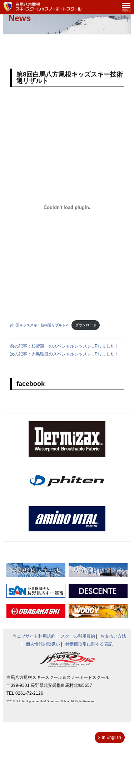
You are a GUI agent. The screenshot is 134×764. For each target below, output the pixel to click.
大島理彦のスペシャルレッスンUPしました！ (75, 354)
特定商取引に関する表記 (89, 644)
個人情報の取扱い (43, 644)
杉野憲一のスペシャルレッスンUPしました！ (75, 346)
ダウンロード (85, 325)
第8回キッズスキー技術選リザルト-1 (39, 325)
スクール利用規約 (78, 636)
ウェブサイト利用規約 (34, 636)
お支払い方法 (113, 636)
